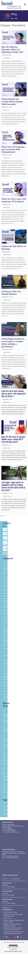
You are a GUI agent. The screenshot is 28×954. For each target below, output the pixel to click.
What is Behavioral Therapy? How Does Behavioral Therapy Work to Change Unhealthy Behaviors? (5, 721)
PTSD (5, 671)
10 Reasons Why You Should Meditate (11, 292)
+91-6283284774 (13, 6)
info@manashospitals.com (12, 857)
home (5, 621)
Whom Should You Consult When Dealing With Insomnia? (11, 101)
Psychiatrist (6, 663)
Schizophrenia (7, 673)
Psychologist (7, 666)
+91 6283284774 (15, 878)
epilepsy (6, 614)
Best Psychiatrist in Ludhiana (10, 912)
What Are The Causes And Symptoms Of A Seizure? (13, 200)
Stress (5, 688)
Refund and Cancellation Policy (13, 951)
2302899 (14, 830)
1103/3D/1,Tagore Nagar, (8, 824)
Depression (6, 600)
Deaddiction (7, 596)
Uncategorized (7, 700)
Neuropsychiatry (8, 648)
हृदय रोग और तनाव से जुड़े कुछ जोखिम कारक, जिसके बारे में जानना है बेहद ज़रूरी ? (13, 439)
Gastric (5, 616)
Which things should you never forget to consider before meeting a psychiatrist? (12, 343)
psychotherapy (7, 668)
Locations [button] (6, 908)
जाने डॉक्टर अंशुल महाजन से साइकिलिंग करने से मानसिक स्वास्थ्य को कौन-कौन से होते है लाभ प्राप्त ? (13, 486)
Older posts (3, 516)
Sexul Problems (7, 918)
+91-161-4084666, (9, 856)
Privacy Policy (13, 949)
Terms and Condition (13, 947)
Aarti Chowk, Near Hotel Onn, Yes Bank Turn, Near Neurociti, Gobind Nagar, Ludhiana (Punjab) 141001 (14, 853)
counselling (6, 583)
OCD (5, 653)
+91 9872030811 (10, 895)
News (5, 650)
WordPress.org (7, 814)
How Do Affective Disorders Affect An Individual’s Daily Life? (12, 49)
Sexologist (6, 681)
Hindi (5, 618)
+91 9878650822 (9, 829)
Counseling (6, 580)
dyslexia (6, 603)
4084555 (16, 856)
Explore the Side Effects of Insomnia (13, 247)
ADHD (5, 561)
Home (11, 18)
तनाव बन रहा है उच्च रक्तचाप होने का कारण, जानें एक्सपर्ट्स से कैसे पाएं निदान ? (13, 394)
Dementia (6, 598)
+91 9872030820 (10, 903)
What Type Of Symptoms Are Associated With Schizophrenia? (13, 149)
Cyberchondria (7, 589)
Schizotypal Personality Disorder (6, 677)
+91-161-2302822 (6, 830)
